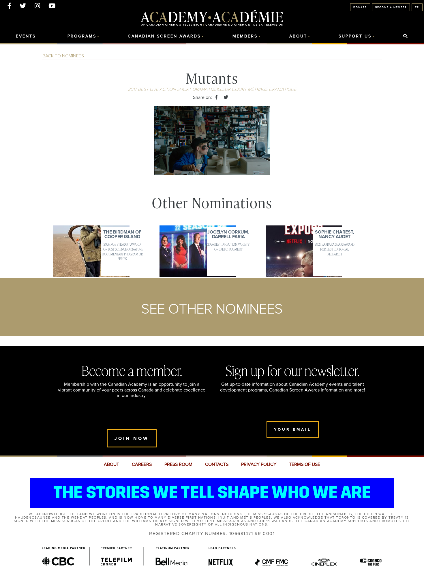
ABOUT (111, 464)
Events (26, 36)
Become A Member (391, 7)
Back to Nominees (63, 56)
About (298, 36)
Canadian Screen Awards (164, 36)
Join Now (132, 438)
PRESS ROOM (178, 464)
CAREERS (142, 464)
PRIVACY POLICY (258, 464)
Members (245, 36)
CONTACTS (216, 464)
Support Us (355, 36)
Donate (360, 7)
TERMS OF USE (304, 464)
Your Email (292, 429)
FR (417, 7)
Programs (81, 36)
